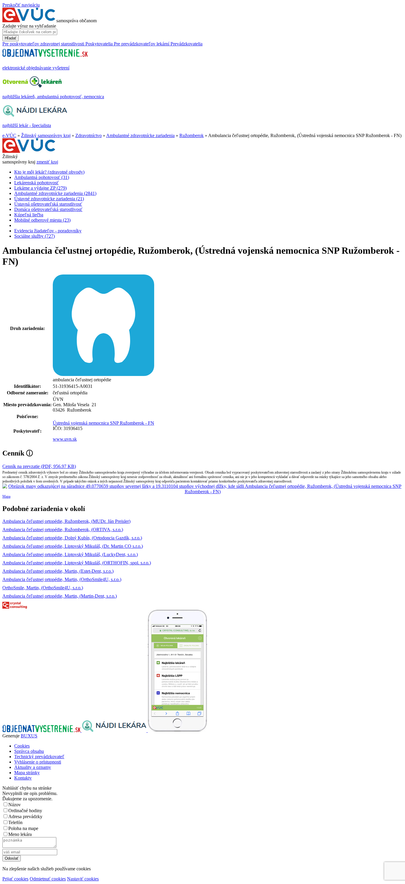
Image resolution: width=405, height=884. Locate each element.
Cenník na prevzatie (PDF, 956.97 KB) (39, 466)
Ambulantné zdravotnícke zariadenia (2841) (55, 193)
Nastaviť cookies (83, 878)
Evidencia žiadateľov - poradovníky (48, 230)
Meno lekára (20, 834)
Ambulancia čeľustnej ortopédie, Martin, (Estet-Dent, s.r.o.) (58, 571)
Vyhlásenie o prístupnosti (37, 761)
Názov (14, 804)
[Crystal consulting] (14, 607)
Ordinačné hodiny (25, 810)
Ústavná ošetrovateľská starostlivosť (48, 204)
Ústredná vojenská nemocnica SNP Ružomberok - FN (103, 423)
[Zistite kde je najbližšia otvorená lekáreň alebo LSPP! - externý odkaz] (177, 730)
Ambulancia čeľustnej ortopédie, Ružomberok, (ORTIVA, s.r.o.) (62, 529)
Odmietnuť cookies (48, 878)
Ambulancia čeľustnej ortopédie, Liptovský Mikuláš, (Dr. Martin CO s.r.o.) (72, 546)
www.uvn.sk (65, 439)
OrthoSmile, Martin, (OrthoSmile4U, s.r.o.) (42, 587)
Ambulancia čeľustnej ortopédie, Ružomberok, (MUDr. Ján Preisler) (66, 521)
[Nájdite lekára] (115, 730)
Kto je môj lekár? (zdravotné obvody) (49, 171)
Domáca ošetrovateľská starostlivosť (48, 209)
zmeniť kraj (47, 161)
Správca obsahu (29, 751)
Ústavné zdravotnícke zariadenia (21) (49, 198)
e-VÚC (9, 135)
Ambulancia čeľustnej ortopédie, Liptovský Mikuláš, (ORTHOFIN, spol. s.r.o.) (76, 562)
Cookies (22, 745)
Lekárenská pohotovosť (36, 182)
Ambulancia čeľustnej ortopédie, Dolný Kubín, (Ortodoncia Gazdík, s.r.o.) (72, 537)
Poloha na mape (23, 828)
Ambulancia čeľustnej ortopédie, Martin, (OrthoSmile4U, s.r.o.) (61, 579)
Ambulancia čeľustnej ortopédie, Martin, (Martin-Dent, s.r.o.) (59, 596)
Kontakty (23, 777)
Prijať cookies (15, 878)
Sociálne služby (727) (34, 236)
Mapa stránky (27, 772)
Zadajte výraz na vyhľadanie (29, 25)
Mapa (6, 496)
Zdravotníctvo (88, 135)
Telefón (15, 822)
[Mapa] (202, 489)
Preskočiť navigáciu (21, 4)
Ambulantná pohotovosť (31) (41, 177)
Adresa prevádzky (25, 816)
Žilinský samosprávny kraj (46, 135)
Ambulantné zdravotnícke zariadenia (140, 135)
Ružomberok (191, 135)
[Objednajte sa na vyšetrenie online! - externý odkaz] (42, 730)
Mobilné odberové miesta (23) (42, 220)
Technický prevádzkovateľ (39, 756)
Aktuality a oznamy (32, 767)
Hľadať (10, 38)
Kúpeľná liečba (28, 214)
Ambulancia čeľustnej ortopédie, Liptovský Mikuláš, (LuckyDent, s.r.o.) (70, 554)
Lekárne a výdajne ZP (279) (40, 188)
